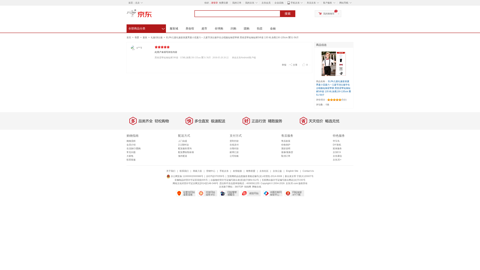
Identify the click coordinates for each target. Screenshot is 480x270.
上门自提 (182, 141)
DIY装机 (337, 144)
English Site (292, 171)
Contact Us (308, 171)
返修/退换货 (287, 152)
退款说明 (285, 148)
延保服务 (337, 148)
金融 (273, 28)
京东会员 (266, 3)
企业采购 (279, 3)
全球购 (219, 28)
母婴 (137, 37)
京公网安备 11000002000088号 (186, 176)
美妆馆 (190, 28)
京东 (152, 15)
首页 (129, 37)
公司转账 (234, 156)
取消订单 (285, 156)
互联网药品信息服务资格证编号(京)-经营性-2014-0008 (254, 176)
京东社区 (264, 171)
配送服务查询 (185, 148)
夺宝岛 (336, 141)
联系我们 (184, 171)
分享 (295, 65)
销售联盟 (250, 171)
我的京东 (249, 3)
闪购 (233, 28)
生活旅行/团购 (134, 148)
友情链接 (237, 171)
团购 (246, 28)
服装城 (174, 28)
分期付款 (234, 148)
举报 (284, 65)
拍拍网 (247, 186)
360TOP (239, 186)
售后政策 (285, 141)
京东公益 (277, 171)
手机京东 (295, 3)
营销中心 (210, 171)
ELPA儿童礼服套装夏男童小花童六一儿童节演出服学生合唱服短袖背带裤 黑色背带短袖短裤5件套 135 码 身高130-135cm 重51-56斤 (232, 37)
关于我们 (170, 171)
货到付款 (234, 141)
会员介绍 (131, 144)
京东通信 (337, 156)
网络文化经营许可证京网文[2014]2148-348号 (195, 183)
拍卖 (259, 28)
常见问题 (131, 152)
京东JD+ (337, 159)
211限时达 (183, 144)
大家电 (130, 156)
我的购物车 (328, 13)
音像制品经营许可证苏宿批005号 (191, 180)
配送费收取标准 (186, 152)
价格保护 (285, 144)
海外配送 (182, 156)
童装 (145, 37)
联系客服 (131, 159)
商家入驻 (197, 171)
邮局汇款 (234, 152)
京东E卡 (337, 152)
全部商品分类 (146, 28)
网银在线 (256, 186)
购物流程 (131, 141)
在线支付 (234, 144)
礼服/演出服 (157, 37)
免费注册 (223, 3)
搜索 (288, 13)
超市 (204, 28)
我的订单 (236, 3)
